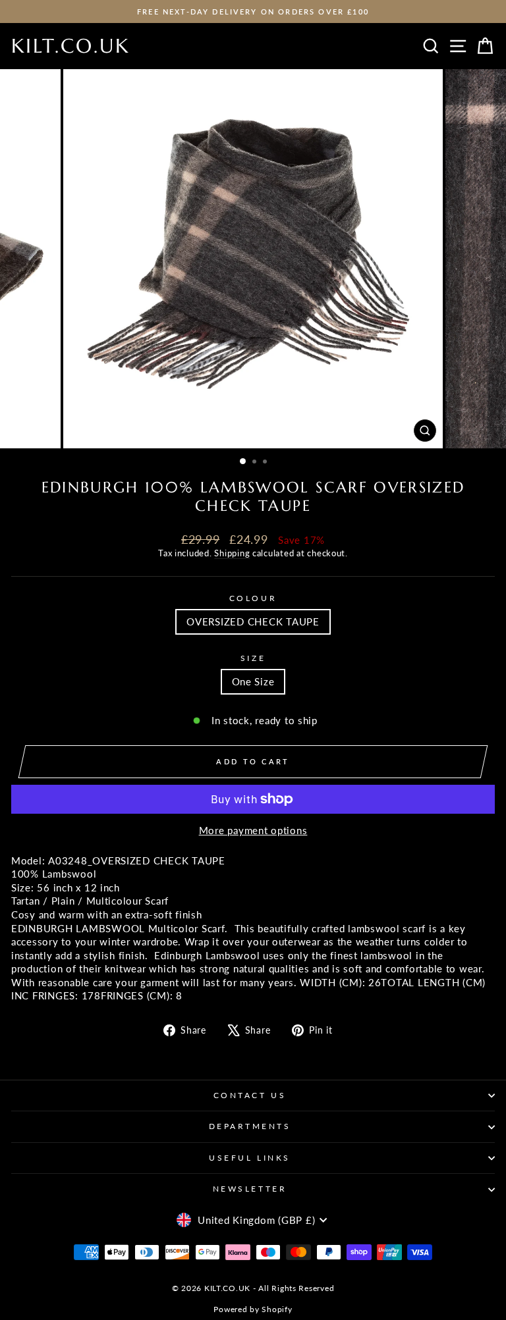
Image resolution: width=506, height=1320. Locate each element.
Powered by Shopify (252, 1309)
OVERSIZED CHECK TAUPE (252, 621)
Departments (250, 1126)
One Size (253, 681)
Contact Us (249, 1095)
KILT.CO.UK (70, 46)
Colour (253, 598)
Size (253, 658)
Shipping (232, 553)
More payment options (253, 830)
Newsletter (250, 1189)
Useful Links (249, 1158)
